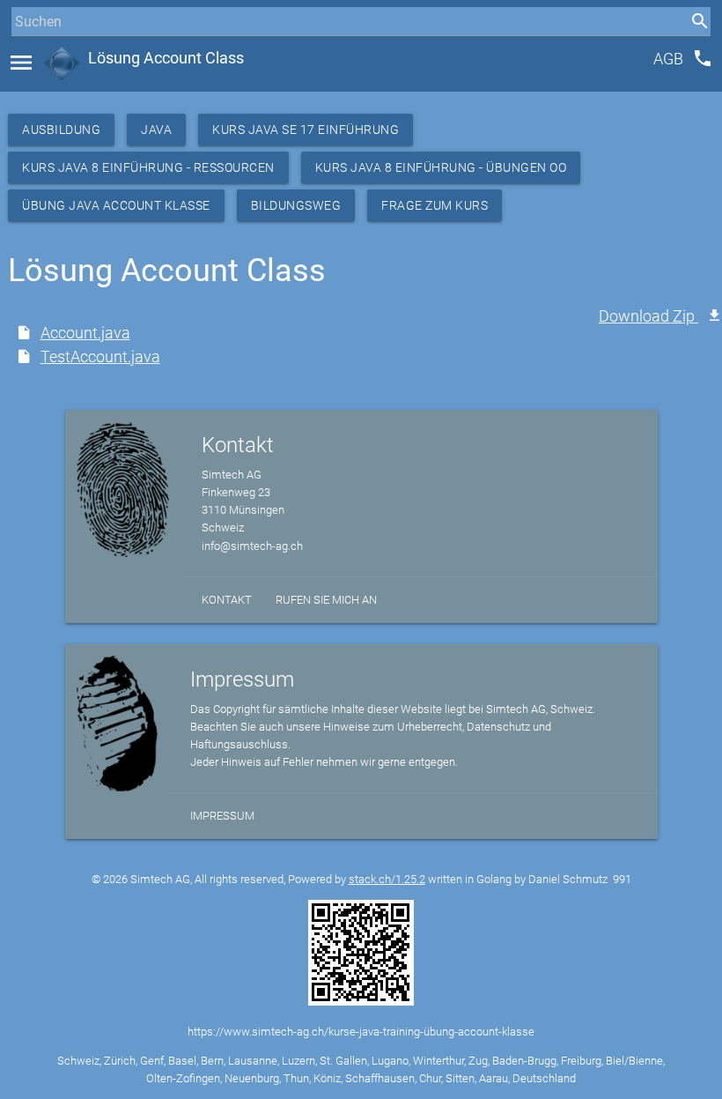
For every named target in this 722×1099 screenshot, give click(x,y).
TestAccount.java (100, 356)
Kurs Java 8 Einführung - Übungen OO (441, 167)
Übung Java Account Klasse (116, 205)
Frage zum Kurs (434, 205)
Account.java (85, 332)
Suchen (30, 54)
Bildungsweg (296, 205)
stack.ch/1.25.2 (387, 879)
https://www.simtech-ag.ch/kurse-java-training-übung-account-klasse (361, 1031)
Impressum (222, 815)
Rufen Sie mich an (326, 599)
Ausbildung (61, 130)
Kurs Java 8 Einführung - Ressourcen (148, 167)
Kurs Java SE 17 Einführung (305, 130)
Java (156, 130)
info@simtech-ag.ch (252, 546)
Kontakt (227, 599)
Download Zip (648, 316)
